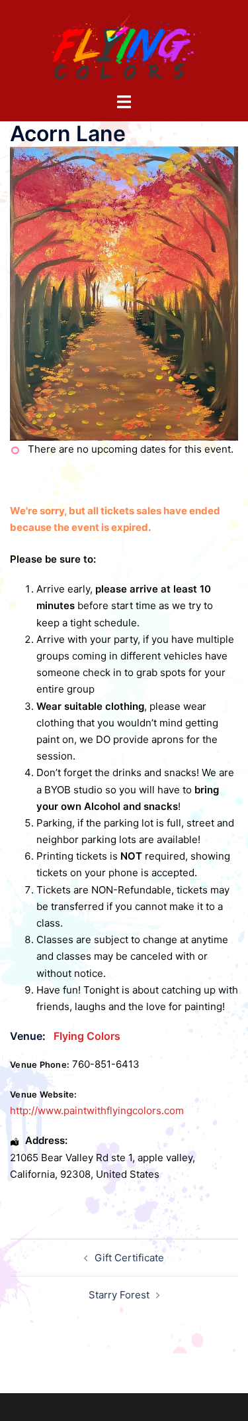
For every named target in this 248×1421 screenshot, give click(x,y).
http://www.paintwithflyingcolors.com (97, 1110)
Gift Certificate (129, 1257)
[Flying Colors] (124, 45)
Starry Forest (119, 1294)
